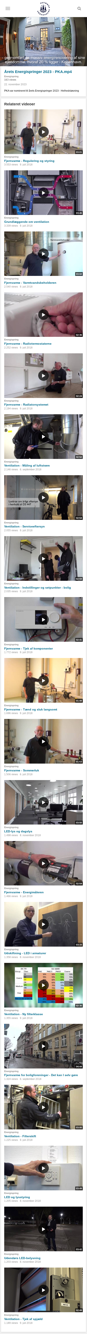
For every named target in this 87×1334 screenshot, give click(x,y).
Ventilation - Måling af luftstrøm (27, 465)
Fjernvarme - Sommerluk (21, 770)
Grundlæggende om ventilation (26, 221)
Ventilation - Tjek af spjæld (23, 1319)
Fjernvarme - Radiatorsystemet (26, 404)
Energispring (11, 76)
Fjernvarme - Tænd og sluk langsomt (30, 709)
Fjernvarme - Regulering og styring (29, 160)
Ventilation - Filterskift (20, 1136)
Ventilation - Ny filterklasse (23, 1014)
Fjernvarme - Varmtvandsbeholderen (30, 282)
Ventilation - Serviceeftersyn (24, 526)
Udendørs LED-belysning (22, 1258)
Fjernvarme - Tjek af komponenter (28, 648)
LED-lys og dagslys (18, 831)
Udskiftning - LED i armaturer (25, 953)
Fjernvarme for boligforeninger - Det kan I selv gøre (41, 1075)
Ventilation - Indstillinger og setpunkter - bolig (37, 587)
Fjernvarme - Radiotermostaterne (28, 343)
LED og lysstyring (17, 1197)
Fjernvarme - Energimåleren (24, 892)
